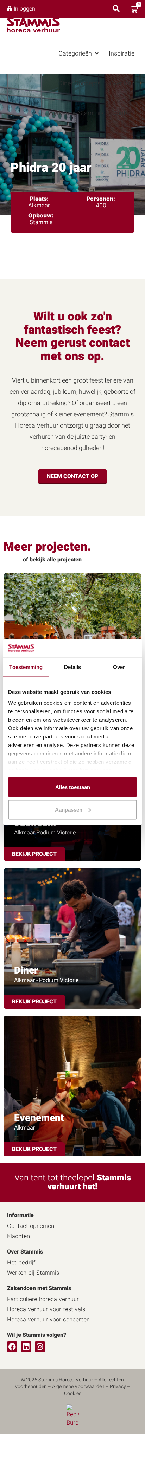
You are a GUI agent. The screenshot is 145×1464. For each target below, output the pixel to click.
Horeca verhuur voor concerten (48, 1319)
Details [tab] (72, 667)
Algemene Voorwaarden (78, 1386)
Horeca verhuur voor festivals (46, 1309)
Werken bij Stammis (33, 1272)
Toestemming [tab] (26, 667)
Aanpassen (68, 809)
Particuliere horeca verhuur (43, 1298)
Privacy (118, 1386)
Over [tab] (119, 667)
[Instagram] (40, 1346)
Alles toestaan (72, 787)
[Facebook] (12, 1346)
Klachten (18, 1235)
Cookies (72, 1393)
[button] (79, 53)
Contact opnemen (30, 1225)
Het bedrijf (21, 1262)
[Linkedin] (26, 1346)
